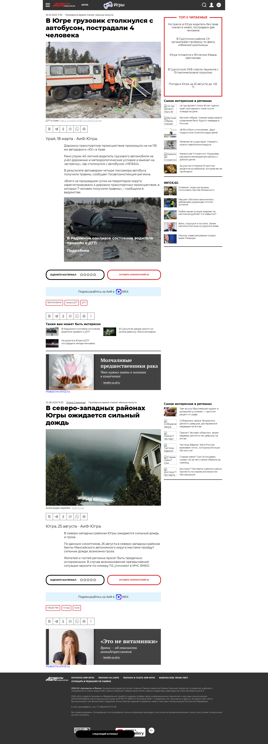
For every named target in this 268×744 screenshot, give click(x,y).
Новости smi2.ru (58, 391)
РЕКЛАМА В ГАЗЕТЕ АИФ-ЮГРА (139, 678)
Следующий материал (105, 734)
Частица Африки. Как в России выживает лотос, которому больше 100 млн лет (200, 447)
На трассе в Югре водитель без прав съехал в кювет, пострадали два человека (193, 27)
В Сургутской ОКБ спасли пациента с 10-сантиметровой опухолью (193, 71)
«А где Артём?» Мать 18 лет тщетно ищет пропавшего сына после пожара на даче (199, 108)
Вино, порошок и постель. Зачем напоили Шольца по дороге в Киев (198, 224)
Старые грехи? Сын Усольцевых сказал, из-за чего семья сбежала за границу (200, 459)
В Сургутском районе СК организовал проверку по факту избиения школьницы (193, 42)
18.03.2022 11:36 (54, 14)
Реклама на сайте (108, 678)
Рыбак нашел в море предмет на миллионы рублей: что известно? (197, 212)
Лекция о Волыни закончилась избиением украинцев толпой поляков (196, 202)
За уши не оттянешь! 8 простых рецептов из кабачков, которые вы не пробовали (201, 168)
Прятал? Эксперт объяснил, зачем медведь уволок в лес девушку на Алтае (199, 435)
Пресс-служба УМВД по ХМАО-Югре (80, 120)
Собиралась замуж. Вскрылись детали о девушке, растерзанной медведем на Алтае (198, 423)
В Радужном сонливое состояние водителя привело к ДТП (110, 240)
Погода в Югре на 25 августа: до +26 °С (193, 86)
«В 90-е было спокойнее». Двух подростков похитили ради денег (199, 131)
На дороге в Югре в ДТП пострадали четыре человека (78, 342)
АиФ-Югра (78, 508)
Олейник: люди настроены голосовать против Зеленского (196, 188)
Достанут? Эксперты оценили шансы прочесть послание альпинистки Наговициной (201, 471)
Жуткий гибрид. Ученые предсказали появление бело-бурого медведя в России (201, 120)
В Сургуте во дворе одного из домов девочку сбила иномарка (137, 330)
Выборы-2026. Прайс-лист (173, 678)
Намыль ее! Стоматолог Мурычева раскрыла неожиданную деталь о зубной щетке (199, 156)
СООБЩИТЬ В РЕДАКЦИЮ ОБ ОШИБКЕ (91, 681)
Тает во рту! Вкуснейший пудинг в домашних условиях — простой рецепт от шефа (199, 411)
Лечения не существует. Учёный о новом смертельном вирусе (199, 143)
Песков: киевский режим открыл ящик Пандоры (197, 236)
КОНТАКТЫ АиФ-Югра (82, 678)
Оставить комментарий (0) (134, 275)
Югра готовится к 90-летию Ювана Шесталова (193, 56)
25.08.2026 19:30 (54, 402)
